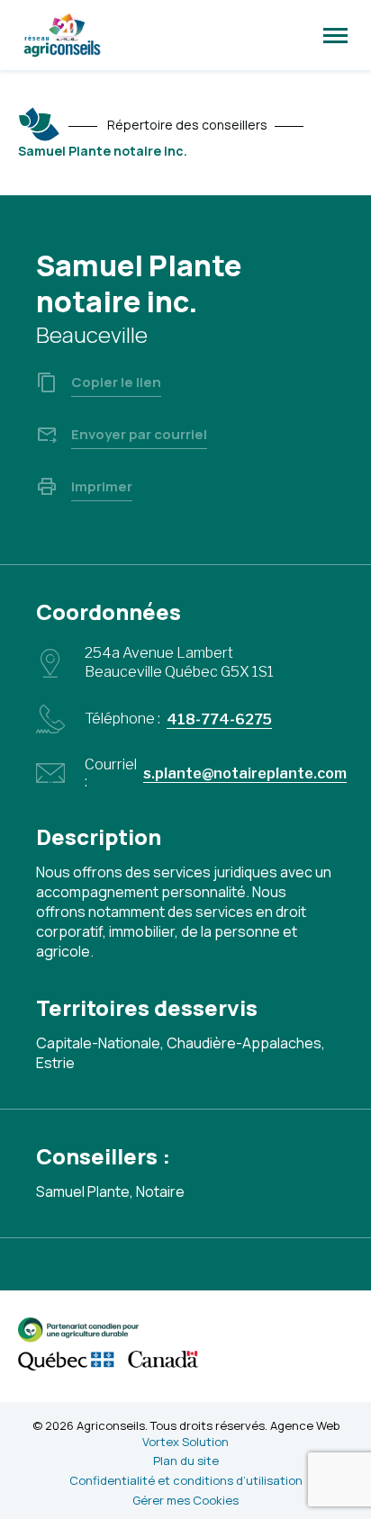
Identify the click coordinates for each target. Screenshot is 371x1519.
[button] (335, 35)
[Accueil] (39, 124)
